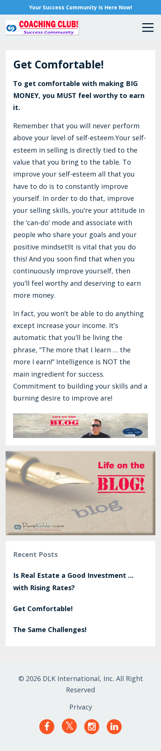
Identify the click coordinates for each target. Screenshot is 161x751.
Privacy (80, 706)
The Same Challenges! (49, 629)
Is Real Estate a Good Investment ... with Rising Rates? (73, 581)
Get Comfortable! (43, 608)
